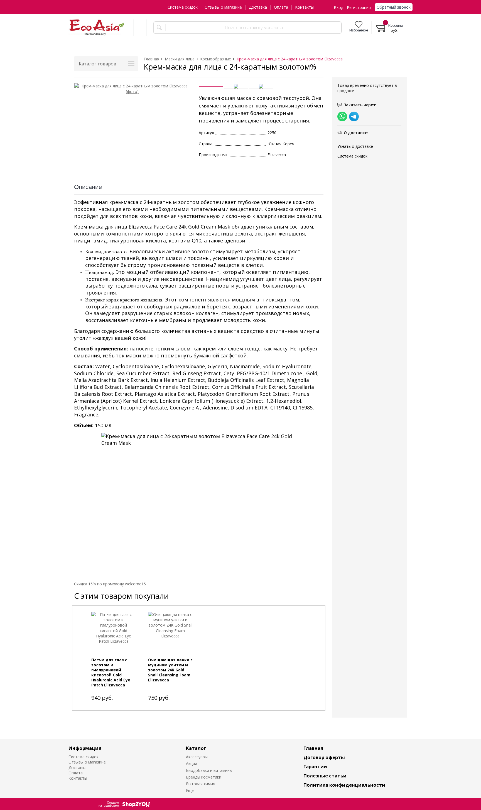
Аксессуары (197, 756)
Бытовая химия (200, 783)
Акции (191, 763)
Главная (313, 748)
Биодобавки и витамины (209, 770)
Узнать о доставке (355, 146)
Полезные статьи (325, 775)
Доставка (258, 7)
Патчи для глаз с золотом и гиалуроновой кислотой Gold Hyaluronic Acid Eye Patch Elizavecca (110, 672)
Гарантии (315, 766)
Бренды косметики (203, 777)
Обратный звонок (394, 7)
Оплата (281, 7)
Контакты (304, 7)
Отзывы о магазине (223, 7)
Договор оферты (324, 757)
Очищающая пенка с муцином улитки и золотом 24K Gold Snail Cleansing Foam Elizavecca (170, 670)
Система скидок (183, 7)
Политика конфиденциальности (344, 785)
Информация (84, 748)
